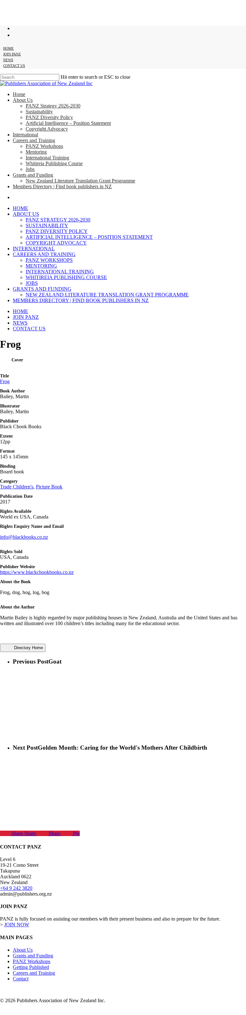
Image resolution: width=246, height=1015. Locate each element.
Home (20, 208)
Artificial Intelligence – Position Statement (89, 237)
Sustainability (47, 225)
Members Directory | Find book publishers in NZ (81, 300)
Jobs (32, 283)
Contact (21, 978)
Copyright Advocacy (56, 243)
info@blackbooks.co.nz (24, 537)
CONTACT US (29, 328)
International (34, 248)
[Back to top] (5, 1011)
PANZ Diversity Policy (57, 231)
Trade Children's (16, 486)
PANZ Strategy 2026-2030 (58, 219)
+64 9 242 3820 (16, 888)
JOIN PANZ (26, 317)
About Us (26, 214)
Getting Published (31, 967)
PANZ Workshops (49, 260)
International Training (60, 271)
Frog (5, 381)
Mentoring (41, 266)
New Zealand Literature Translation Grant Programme (107, 294)
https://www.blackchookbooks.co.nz (37, 572)
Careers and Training (44, 254)
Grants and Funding (42, 289)
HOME (20, 311)
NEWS (20, 323)
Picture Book (49, 486)
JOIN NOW (16, 924)
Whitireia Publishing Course (66, 277)
